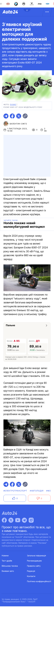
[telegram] (5, 116)
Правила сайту (34, 566)
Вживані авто (8, 571)
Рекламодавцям (34, 561)
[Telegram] (24, 520)
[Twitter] (10, 520)
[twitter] (18, 116)
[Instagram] (31, 520)
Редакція (31, 571)
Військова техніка (10, 566)
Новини (5, 555)
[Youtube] (17, 520)
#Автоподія (36, 491)
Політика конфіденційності (39, 581)
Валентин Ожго (18, 124)
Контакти (31, 576)
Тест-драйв (7, 561)
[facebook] (12, 116)
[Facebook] (4, 520)
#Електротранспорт (15, 491)
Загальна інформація (36, 555)
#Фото (50, 491)
